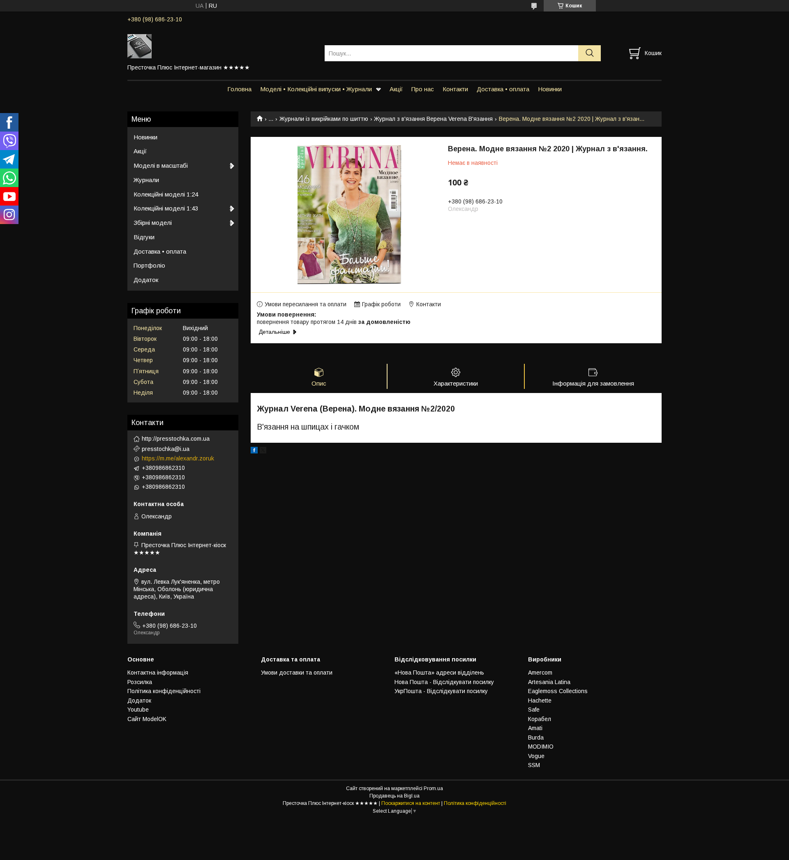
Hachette (539, 700)
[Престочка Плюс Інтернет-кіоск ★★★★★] (220, 45)
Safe (534, 709)
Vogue (536, 756)
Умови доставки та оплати (296, 672)
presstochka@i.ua (165, 449)
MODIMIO (541, 746)
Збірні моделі (153, 222)
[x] (263, 451)
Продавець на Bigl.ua (394, 796)
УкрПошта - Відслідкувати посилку (441, 691)
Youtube (138, 709)
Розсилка (139, 682)
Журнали (146, 179)
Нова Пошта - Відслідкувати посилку (444, 682)
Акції (396, 89)
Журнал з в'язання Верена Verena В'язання (433, 119)
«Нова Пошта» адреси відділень (439, 672)
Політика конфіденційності (164, 691)
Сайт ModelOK (146, 719)
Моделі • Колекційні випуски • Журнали (316, 89)
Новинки (550, 89)
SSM (534, 765)
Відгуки (144, 236)
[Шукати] (589, 53)
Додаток (146, 279)
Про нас (422, 89)
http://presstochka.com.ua (176, 438)
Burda (536, 737)
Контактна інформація (157, 672)
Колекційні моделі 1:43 (166, 208)
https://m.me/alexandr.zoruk (178, 458)
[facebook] (254, 451)
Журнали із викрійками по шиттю (323, 119)
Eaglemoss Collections (558, 691)
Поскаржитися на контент (410, 803)
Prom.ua (433, 788)
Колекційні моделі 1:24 (166, 194)
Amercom (540, 672)
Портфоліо (149, 265)
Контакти (455, 89)
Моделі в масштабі (161, 165)
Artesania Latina (549, 682)
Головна (239, 89)
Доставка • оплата (503, 89)
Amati (535, 728)
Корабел (539, 719)
